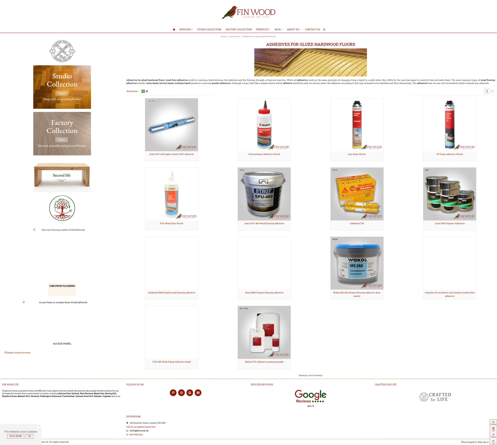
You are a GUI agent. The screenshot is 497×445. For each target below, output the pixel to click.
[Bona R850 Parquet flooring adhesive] (264, 263)
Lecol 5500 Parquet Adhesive (450, 223)
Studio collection (209, 29)
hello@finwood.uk (139, 430)
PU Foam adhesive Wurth (449, 154)
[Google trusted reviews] (62, 352)
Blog (278, 29)
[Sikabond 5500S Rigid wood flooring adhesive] (171, 263)
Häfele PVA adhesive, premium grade (264, 361)
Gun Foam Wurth (357, 154)
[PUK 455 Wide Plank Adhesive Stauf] (171, 332)
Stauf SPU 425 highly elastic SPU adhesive (171, 154)
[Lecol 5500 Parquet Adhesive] (449, 194)
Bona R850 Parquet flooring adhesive (264, 292)
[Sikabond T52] (357, 194)
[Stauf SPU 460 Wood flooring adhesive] (264, 194)
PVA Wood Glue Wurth (171, 223)
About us (293, 29)
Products (262, 29)
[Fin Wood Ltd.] (248, 13)
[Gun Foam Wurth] (357, 124)
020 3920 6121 (136, 434)
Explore (62, 290)
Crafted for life (386, 384)
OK (29, 436)
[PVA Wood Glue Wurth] (171, 194)
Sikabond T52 (357, 223)
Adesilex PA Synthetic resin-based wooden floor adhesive (450, 294)
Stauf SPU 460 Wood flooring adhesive (264, 223)
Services (185, 29)
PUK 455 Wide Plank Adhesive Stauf (171, 361)
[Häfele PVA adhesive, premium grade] (264, 332)
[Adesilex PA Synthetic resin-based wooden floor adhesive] (449, 263)
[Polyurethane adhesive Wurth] (264, 124)
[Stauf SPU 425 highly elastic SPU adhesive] (171, 124)
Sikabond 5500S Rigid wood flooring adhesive (171, 292)
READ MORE (15, 436)
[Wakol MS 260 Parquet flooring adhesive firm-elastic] (357, 263)
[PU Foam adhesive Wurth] (449, 124)
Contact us (312, 29)
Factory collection (239, 29)
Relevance (132, 91)
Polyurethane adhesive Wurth (264, 154)
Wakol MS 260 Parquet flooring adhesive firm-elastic (357, 294)
